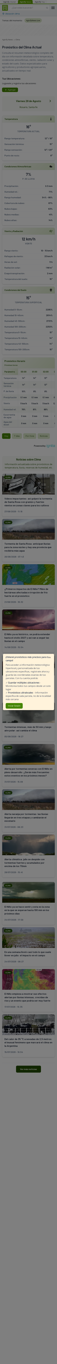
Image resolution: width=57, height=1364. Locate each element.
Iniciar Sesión (14, 706)
